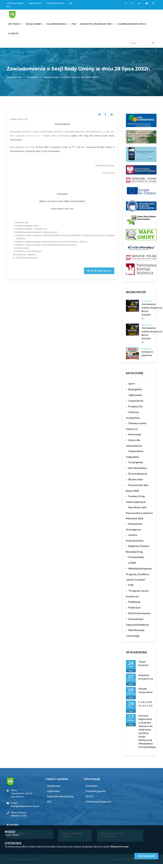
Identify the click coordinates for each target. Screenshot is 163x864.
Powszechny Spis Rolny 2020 (137, 487)
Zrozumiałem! (146, 856)
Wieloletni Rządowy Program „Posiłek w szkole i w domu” (139, 574)
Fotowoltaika (136, 556)
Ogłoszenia (135, 394)
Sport (131, 383)
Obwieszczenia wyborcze (136, 426)
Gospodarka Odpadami (134, 454)
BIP (71, 3)
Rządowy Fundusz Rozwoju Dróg (137, 548)
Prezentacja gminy (95, 790)
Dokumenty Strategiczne (134, 526)
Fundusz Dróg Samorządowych (136, 499)
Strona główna (15, 3)
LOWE (132, 562)
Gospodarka (135, 400)
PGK (131, 584)
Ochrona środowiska (133, 415)
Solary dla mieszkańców (134, 442)
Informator (91, 785)
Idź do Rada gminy (100, 270)
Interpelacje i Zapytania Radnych (137, 621)
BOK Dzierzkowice (139, 613)
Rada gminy (32, 77)
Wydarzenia (135, 479)
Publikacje (134, 601)
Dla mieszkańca (137, 467)
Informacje (134, 434)
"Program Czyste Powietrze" (137, 593)
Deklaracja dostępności (98, 801)
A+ (139, 3)
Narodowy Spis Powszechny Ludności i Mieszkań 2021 (139, 513)
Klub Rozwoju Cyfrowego (135, 632)
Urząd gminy (135, 462)
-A (126, 3)
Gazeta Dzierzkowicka (134, 537)
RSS (8, 6)
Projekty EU (135, 406)
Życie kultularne (137, 473)
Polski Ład (134, 607)
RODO (89, 796)
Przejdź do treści (55, 3)
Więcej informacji (119, 846)
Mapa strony (35, 3)
